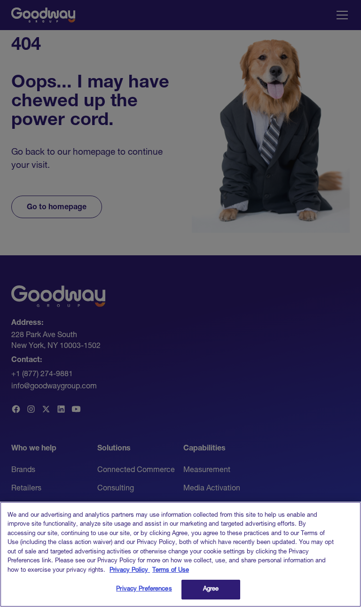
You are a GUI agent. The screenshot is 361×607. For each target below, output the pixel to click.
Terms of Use (170, 571)
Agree (211, 589)
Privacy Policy (130, 571)
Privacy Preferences (144, 589)
